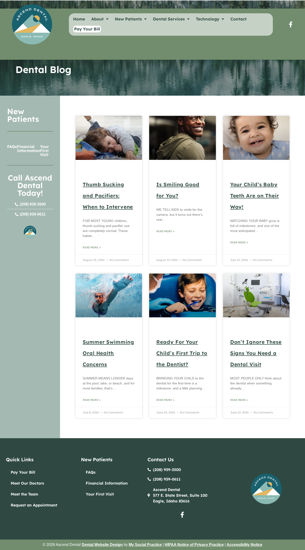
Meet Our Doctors (27, 483)
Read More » (92, 247)
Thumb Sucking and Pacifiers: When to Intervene (108, 195)
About (97, 18)
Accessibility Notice (244, 545)
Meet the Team (24, 494)
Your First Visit (44, 150)
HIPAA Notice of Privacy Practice (194, 545)
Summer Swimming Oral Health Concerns (108, 353)
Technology (207, 18)
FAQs (12, 146)
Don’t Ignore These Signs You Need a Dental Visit (256, 353)
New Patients (128, 18)
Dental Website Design (102, 545)
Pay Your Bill (23, 472)
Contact (238, 18)
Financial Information (28, 148)
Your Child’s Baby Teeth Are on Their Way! (254, 195)
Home (79, 18)
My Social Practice (145, 545)
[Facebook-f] (291, 24)
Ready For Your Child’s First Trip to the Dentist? (181, 353)
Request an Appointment (34, 505)
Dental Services (169, 18)
